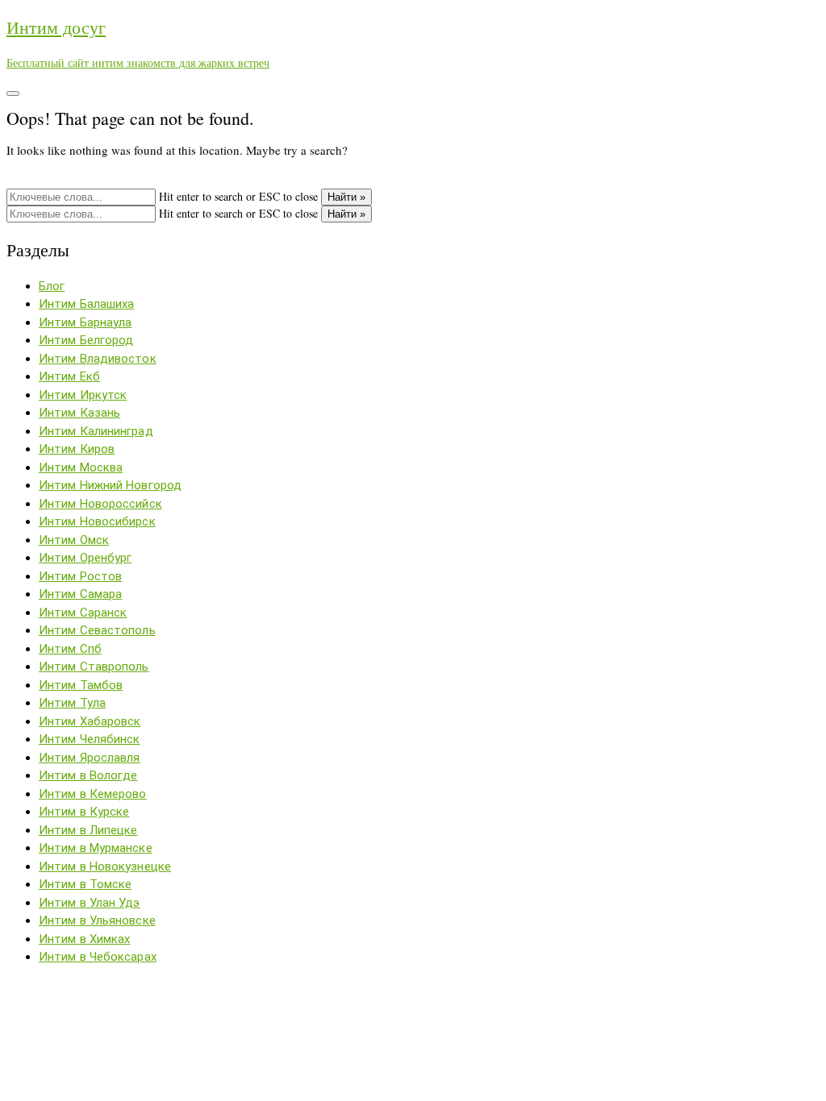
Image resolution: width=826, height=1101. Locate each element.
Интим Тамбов (81, 685)
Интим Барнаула (85, 322)
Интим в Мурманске (95, 848)
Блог (52, 286)
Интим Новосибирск (97, 521)
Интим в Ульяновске (97, 920)
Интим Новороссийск (100, 503)
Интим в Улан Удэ (89, 902)
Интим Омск (74, 540)
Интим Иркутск (83, 395)
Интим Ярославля (89, 757)
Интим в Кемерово (93, 794)
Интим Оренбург (85, 557)
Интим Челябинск (89, 739)
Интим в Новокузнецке (105, 866)
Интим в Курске (84, 811)
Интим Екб (69, 376)
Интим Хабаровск (90, 721)
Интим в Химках (84, 939)
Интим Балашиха (86, 304)
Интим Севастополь (97, 630)
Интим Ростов (80, 576)
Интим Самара (80, 594)
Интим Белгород (86, 340)
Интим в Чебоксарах (97, 956)
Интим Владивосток (97, 358)
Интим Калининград (96, 431)
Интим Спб (70, 649)
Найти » (346, 197)
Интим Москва (81, 467)
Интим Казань (79, 412)
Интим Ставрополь (94, 666)
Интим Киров (77, 449)
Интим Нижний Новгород (110, 485)
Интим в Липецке (88, 830)
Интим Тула (72, 703)
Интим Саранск (83, 612)
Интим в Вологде (88, 775)
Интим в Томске (85, 884)
